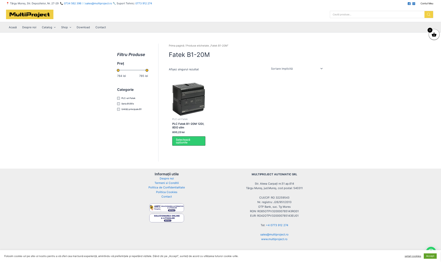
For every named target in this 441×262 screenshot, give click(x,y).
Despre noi (29, 27)
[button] (54, 27)
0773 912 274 (143, 3)
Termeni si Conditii (167, 183)
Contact (100, 27)
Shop (64, 27)
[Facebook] (409, 3)
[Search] (428, 14)
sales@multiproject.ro (98, 3)
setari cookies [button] (413, 256)
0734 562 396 (72, 3)
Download (83, 27)
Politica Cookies (166, 192)
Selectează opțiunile (183, 141)
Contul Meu (427, 3)
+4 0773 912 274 (277, 225)
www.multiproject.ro (274, 239)
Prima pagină (176, 45)
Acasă (13, 27)
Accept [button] (430, 255)
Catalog (47, 27)
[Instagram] (413, 3)
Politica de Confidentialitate (166, 187)
